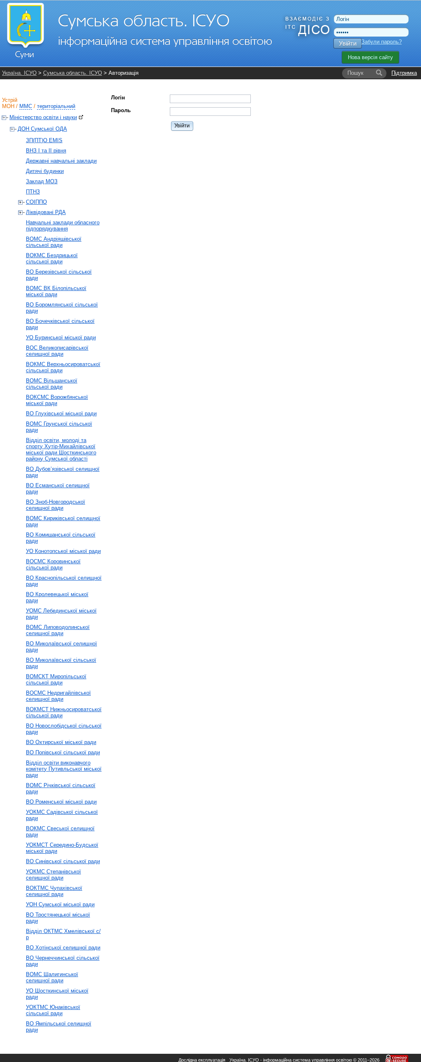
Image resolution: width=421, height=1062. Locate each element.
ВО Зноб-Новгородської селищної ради (55, 505)
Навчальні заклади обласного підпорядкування (62, 225)
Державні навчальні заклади (61, 161)
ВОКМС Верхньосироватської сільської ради (63, 367)
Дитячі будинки (45, 171)
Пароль (121, 110)
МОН (8, 106)
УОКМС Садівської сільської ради (62, 815)
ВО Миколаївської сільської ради (61, 663)
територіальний (56, 106)
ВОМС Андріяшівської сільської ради (53, 242)
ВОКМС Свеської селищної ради (60, 831)
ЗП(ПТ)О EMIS (44, 140)
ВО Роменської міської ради (61, 802)
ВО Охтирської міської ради (61, 742)
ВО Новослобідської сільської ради (64, 729)
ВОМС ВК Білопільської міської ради (56, 291)
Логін (118, 97)
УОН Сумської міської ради (60, 904)
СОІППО (36, 202)
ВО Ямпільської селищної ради (58, 1027)
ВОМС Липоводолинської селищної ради (58, 630)
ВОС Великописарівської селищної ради (57, 351)
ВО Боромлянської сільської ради (62, 308)
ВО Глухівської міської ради (61, 413)
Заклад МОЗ (42, 181)
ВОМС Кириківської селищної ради (63, 521)
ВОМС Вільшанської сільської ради (51, 384)
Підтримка (404, 73)
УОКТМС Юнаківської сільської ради (53, 1010)
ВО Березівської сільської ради (59, 275)
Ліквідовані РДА (46, 212)
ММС (25, 106)
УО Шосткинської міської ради (57, 994)
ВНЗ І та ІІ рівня (46, 150)
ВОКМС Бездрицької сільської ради (52, 258)
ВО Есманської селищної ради (58, 488)
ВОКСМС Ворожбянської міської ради (57, 400)
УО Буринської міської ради (61, 337)
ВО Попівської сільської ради (63, 752)
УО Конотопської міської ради (63, 551)
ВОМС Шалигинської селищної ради (52, 977)
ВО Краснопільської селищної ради (64, 581)
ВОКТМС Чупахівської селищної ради (54, 891)
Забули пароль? (381, 42)
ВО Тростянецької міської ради (58, 918)
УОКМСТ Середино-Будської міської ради (62, 848)
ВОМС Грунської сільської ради (59, 427)
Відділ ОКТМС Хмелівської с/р (63, 934)
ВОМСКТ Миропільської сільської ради (56, 679)
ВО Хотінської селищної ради (63, 948)
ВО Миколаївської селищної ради (61, 646)
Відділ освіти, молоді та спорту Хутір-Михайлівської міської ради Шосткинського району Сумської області (61, 449)
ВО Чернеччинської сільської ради (62, 961)
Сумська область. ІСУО (72, 73)
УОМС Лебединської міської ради (61, 614)
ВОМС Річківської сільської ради (60, 788)
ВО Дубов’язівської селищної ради (62, 472)
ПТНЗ (33, 192)
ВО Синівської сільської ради (63, 861)
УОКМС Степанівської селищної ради (53, 874)
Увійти (347, 43)
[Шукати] (379, 73)
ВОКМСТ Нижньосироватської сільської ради (64, 712)
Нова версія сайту (370, 57)
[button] (182, 125)
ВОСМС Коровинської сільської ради (53, 564)
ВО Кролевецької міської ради (57, 597)
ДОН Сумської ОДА (42, 129)
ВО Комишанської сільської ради (60, 538)
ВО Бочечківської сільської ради (60, 324)
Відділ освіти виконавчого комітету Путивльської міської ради (64, 769)
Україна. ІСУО (19, 73)
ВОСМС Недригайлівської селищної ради (58, 696)
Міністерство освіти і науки (43, 117)
